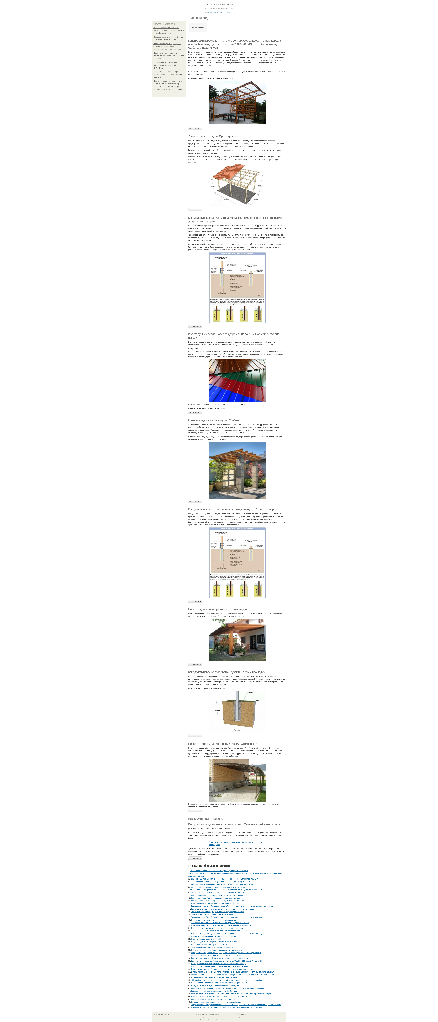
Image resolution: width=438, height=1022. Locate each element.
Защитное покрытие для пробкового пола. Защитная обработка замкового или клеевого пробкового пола (236, 1004)
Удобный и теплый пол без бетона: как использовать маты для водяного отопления (226, 917)
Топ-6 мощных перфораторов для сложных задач (212, 914)
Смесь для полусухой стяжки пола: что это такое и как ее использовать (221, 925)
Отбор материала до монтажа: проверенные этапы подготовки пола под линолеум (226, 952)
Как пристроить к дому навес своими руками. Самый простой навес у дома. (234, 824)
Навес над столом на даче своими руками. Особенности (222, 743)
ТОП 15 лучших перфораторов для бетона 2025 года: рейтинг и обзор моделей (168, 74)
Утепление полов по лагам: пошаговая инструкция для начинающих (220, 922)
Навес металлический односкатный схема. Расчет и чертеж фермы (219, 982)
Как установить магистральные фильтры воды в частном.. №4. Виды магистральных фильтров (231, 993)
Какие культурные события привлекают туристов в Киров (215, 903)
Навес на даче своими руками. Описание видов (217, 609)
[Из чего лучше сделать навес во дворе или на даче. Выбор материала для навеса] (237, 380)
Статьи (227, 12)
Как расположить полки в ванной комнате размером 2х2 (215, 999)
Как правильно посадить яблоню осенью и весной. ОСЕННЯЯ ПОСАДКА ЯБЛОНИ (226, 961)
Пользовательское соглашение (210, 1014)
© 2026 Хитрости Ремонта (161, 1014)
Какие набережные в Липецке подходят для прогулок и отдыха (217, 900)
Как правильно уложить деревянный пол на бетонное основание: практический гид (226, 933)
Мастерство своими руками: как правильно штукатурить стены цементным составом (226, 889)
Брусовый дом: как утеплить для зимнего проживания (214, 977)
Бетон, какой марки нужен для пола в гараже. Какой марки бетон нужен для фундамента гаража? (232, 971)
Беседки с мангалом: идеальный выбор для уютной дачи (215, 985)
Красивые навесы (198, 27)
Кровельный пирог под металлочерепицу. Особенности (214, 991)
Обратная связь (241, 1014)
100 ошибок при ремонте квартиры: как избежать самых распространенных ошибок (226, 980)
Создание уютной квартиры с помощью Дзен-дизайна (214, 941)
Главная (207, 12)
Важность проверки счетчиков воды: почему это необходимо (216, 1002)
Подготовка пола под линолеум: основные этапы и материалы (217, 950)
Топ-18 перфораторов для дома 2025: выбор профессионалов (217, 911)
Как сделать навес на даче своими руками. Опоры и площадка (226, 672)
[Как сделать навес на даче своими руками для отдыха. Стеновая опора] (237, 562)
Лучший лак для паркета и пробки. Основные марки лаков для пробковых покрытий (226, 1007)
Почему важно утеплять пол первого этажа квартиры (213, 919)
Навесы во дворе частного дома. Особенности (216, 420)
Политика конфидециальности (204, 1017)
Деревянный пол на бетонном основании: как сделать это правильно (220, 930)
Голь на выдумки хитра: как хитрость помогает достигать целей (217, 928)
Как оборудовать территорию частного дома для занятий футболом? (165, 65)
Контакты (198, 1014)
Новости (218, 12)
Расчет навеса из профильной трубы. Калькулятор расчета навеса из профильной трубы (168, 30)
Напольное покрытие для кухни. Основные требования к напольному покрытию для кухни (167, 46)
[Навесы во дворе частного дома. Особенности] (237, 470)
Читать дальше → (195, 128)
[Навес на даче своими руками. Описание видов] (237, 640)
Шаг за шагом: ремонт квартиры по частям (209, 944)
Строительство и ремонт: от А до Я (206, 939)
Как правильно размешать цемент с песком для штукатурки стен (217, 887)
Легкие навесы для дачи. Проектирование (213, 136)
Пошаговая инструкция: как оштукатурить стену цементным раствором (220, 881)
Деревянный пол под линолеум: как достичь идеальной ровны (217, 955)
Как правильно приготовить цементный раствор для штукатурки (217, 892)
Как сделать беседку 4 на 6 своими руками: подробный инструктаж (219, 996)
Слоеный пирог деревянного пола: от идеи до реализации (216, 936)
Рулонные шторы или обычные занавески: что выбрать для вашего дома (222, 969)
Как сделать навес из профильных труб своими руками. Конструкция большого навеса (227, 988)
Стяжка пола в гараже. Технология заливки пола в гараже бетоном (219, 966)
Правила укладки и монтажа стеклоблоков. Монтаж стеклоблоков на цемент (168, 56)
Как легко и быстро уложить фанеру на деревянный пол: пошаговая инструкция (224, 878)
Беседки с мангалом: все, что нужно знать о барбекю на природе (218, 963)
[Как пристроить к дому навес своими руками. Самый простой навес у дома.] (237, 843)
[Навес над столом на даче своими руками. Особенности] (237, 780)
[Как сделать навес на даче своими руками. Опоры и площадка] (237, 712)
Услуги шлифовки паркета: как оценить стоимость (212, 947)
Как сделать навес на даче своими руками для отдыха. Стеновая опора (231, 509)
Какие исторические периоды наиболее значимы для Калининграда (219, 895)
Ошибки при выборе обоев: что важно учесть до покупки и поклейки (219, 870)
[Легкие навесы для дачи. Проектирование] (237, 185)
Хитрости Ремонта (219, 4)
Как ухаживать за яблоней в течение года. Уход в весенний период (219, 958)
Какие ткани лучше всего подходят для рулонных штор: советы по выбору (222, 909)
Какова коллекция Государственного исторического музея (215, 898)
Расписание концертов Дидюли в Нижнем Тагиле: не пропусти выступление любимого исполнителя (233, 906)
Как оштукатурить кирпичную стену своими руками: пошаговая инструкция (221, 884)
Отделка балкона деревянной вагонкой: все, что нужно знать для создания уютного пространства (232, 974)
